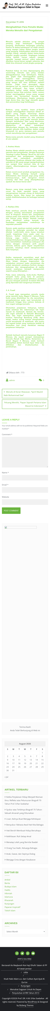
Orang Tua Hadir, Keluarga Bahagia (21, 848)
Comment (7, 434)
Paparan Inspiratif (12, 907)
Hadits (7, 890)
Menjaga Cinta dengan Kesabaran (21, 859)
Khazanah (9, 900)
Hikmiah (8, 893)
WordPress (32, 1001)
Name (5, 472)
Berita (7, 883)
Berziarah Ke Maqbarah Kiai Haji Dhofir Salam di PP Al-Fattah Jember (24, 967)
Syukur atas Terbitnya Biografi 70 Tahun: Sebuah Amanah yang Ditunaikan (23, 811)
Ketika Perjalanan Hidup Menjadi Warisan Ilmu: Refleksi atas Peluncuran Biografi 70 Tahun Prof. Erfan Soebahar (24, 800)
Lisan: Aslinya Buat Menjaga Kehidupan (23, 819)
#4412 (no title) (24, 959)
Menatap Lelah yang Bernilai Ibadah (22, 842)
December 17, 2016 (15, 22)
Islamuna (9, 897)
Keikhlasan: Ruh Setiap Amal (18, 836)
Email (5, 484)
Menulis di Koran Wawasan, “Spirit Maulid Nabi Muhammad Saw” (23, 393)
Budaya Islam (11, 886)
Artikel (7, 879)
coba (26, 972)
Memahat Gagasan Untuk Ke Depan (25, 989)
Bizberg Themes (26, 1005)
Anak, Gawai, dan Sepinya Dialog (20, 854)
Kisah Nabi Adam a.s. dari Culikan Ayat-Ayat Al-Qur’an (24, 980)
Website (5, 497)
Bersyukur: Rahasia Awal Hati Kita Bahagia (24, 824)
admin (12, 380)
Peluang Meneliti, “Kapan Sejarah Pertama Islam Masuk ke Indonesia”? (25, 404)
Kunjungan (9, 903)
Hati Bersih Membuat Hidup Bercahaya (23, 830)
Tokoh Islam (10, 910)
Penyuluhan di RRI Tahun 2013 (25, 993)
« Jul (6, 777)
